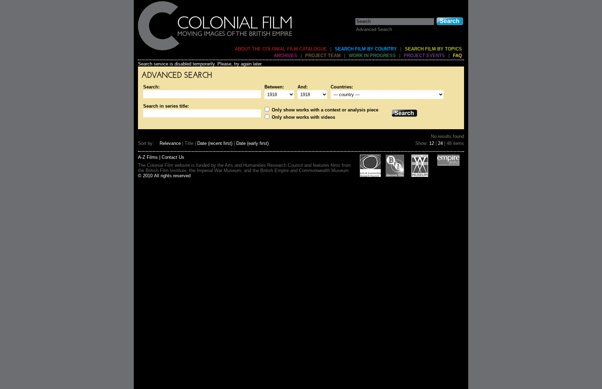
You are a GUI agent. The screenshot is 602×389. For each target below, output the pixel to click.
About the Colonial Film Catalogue (281, 49)
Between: (274, 87)
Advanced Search (374, 29)
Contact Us (173, 157)
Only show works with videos (302, 117)
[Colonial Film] (215, 50)
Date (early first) (252, 143)
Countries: (342, 87)
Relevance (170, 143)
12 (431, 143)
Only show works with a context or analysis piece (324, 109)
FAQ (457, 55)
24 (440, 143)
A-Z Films (148, 157)
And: (303, 87)
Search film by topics (433, 49)
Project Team (323, 55)
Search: (151, 87)
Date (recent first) (214, 143)
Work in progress (372, 55)
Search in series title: (166, 106)
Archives (285, 55)
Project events (424, 55)
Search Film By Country (366, 49)
